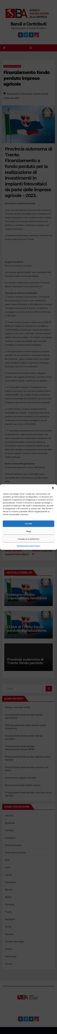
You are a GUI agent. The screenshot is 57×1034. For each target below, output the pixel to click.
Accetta (28, 523)
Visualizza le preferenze (28, 539)
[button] (52, 487)
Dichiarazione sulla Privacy (28, 545)
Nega (28, 531)
